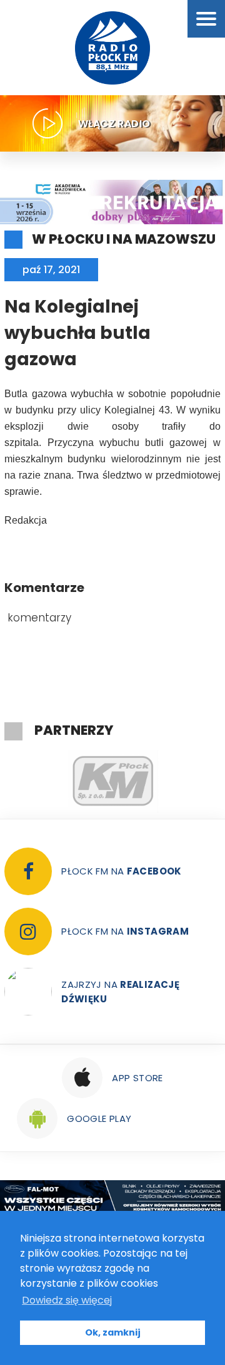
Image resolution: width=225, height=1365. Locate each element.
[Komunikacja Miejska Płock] (112, 781)
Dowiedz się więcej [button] (67, 1300)
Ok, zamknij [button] (113, 1332)
